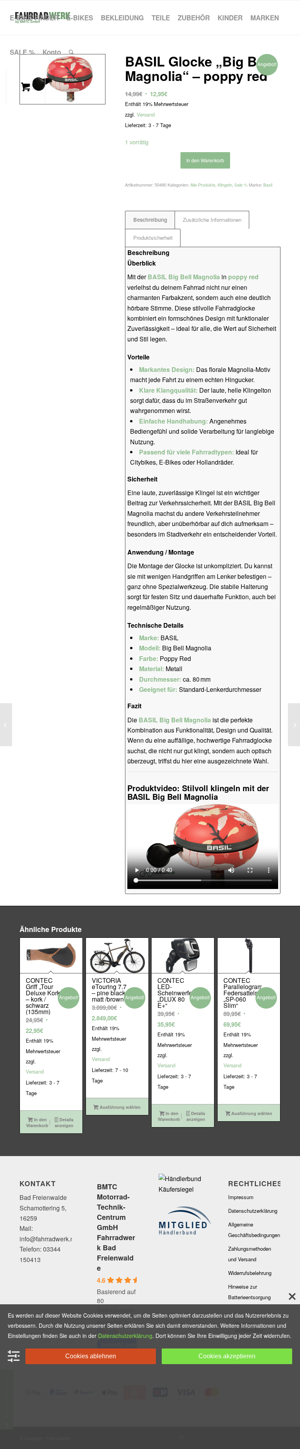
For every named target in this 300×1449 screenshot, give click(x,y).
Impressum (241, 1197)
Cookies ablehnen (90, 1356)
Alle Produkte (202, 184)
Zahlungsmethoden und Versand (249, 1253)
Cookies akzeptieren (226, 1356)
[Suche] (71, 52)
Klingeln (225, 184)
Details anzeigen (64, 1122)
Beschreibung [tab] (150, 219)
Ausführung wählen (119, 1107)
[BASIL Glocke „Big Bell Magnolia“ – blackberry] (294, 724)
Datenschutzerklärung (252, 1210)
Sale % (241, 184)
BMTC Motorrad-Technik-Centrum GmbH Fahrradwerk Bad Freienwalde (116, 1227)
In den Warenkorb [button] (37, 1122)
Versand (146, 114)
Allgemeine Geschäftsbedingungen (254, 1229)
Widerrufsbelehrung (249, 1273)
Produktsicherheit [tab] (153, 237)
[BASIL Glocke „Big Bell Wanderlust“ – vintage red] (6, 724)
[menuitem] (34, 17)
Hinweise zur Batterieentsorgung (249, 1291)
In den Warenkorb (205, 160)
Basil (267, 184)
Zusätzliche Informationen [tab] (212, 219)
